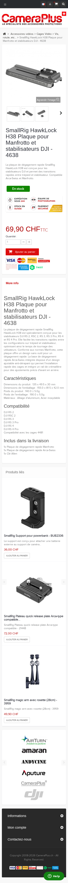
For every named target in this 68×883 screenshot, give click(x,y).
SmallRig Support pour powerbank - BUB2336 (33, 536)
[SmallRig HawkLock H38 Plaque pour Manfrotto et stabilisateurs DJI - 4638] (13, 114)
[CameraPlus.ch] (34, 18)
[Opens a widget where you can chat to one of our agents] (53, 876)
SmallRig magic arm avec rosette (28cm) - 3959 (30, 702)
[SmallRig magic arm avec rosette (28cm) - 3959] (34, 672)
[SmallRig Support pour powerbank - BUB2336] (34, 507)
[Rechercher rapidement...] (63, 4)
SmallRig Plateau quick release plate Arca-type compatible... (33, 618)
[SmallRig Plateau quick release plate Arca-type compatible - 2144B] (34, 588)
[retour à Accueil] (4, 34)
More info (12, 283)
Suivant (61, 113)
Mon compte (17, 827)
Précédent (7, 113)
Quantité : (11, 236)
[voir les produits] (34, 739)
